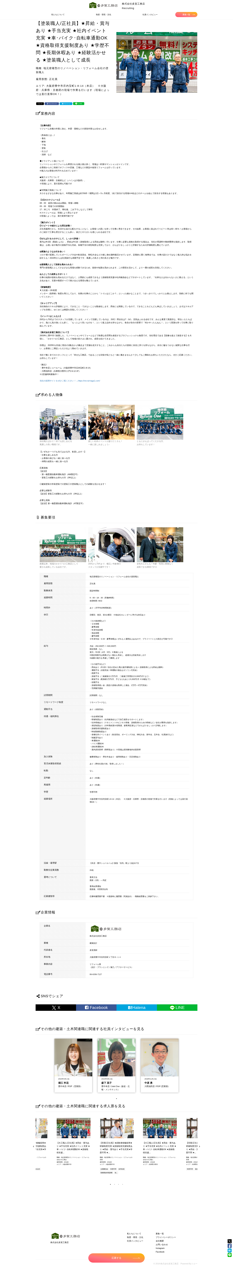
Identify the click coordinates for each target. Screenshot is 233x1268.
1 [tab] (116, 1098)
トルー (194, 1263)
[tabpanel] (73, 1065)
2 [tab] (114, 1184)
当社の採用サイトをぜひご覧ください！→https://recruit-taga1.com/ (70, 381)
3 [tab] (118, 1184)
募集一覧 (186, 14)
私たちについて (58, 14)
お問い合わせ (162, 1244)
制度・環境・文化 (103, 14)
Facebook (160, 1252)
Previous (33, 1146)
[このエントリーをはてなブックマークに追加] (230, 1250)
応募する (116, 1258)
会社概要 (160, 1241)
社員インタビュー (150, 14)
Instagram (160, 1248)
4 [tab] (122, 1184)
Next (199, 1146)
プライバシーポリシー (166, 1237)
